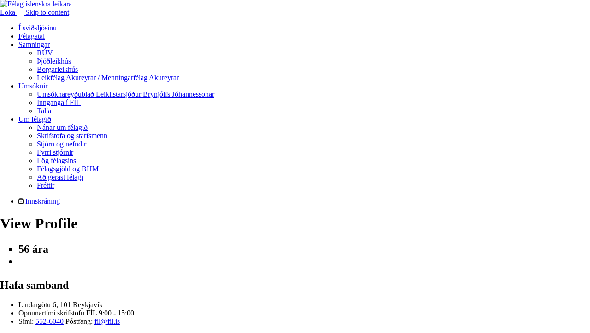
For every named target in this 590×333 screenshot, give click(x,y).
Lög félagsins (56, 160)
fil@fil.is (107, 321)
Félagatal (31, 36)
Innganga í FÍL (59, 102)
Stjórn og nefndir (61, 144)
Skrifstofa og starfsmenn (72, 136)
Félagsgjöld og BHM (68, 169)
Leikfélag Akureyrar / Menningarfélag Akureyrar (108, 78)
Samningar (34, 44)
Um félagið (34, 119)
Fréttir (45, 185)
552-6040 (49, 321)
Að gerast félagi (60, 177)
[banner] (36, 4)
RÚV (45, 53)
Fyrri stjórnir (55, 152)
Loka (8, 12)
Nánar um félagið (62, 127)
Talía (44, 111)
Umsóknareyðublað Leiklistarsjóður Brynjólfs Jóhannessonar (125, 94)
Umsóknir (32, 86)
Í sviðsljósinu (37, 28)
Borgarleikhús (57, 69)
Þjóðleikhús (54, 61)
